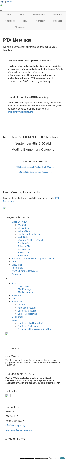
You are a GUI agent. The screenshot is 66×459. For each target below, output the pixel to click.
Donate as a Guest (27, 310)
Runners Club (24, 249)
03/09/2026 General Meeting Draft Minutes (35, 166)
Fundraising (10, 20)
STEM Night (17, 264)
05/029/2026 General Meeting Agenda (35, 172)
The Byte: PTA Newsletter (30, 322)
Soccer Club (23, 252)
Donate (21, 304)
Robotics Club (24, 246)
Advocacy (40, 20)
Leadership (23, 286)
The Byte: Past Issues (28, 326)
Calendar (57, 20)
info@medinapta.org (15, 425)
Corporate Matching (27, 313)
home (9, 1)
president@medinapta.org (20, 111)
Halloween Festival (27, 307)
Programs (57, 14)
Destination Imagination (29, 233)
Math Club (23, 237)
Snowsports (23, 255)
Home (10, 14)
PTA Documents (25, 292)
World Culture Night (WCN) (25, 270)
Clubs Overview (19, 221)
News (26, 20)
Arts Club (22, 224)
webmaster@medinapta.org (18, 429)
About (23, 14)
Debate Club (24, 230)
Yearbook (16, 273)
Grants (15, 261)
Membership (39, 14)
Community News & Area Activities (34, 329)
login (2, 1)
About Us (16, 283)
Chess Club (23, 227)
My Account (20, 26)
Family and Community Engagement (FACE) (33, 258)
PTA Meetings (24, 289)
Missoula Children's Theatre (31, 240)
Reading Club (24, 243)
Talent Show (17, 267)
